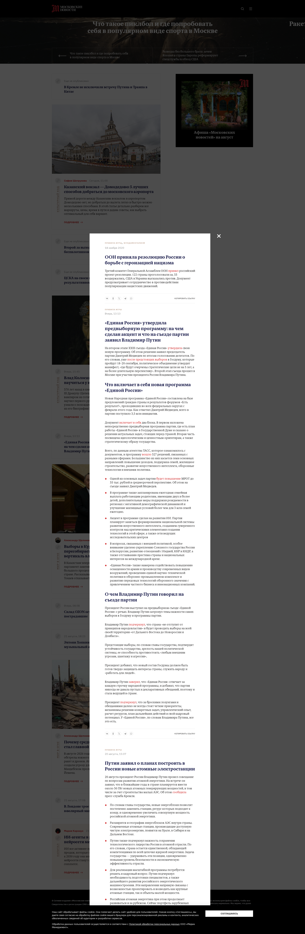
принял (173, 271)
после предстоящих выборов (147, 359)
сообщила (179, 792)
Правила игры (113, 243)
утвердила (174, 348)
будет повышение (168, 479)
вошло (146, 454)
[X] (119, 298)
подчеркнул (137, 624)
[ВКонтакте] (107, 298)
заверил (134, 682)
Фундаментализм (134, 243)
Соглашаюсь (229, 913)
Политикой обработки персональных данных (154, 924)
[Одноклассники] (113, 298)
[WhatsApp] (131, 298)
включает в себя (130, 423)
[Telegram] (125, 298)
